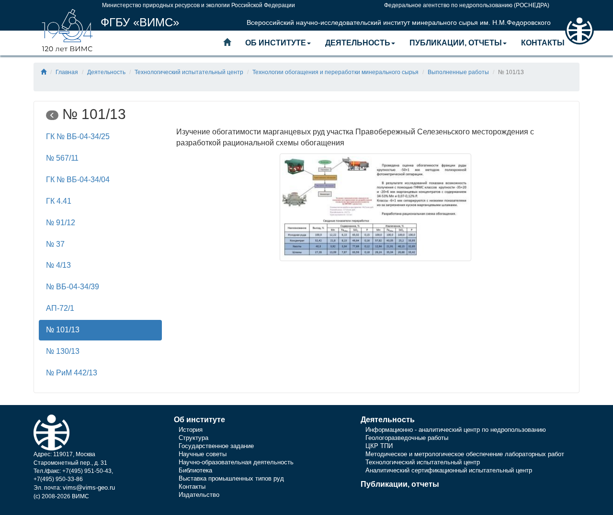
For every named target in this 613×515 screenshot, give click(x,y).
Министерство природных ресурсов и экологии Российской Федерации (198, 5)
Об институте (275, 43)
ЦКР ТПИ (379, 445)
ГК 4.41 (58, 201)
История (191, 429)
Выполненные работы (458, 72)
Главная (67, 72)
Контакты (543, 43)
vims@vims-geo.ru (89, 487)
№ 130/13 (62, 351)
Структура (193, 437)
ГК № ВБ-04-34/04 (78, 179)
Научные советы (203, 454)
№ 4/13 (58, 265)
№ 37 (55, 244)
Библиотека (195, 470)
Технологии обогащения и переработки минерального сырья (335, 72)
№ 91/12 (60, 223)
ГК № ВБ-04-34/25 (78, 136)
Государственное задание (216, 445)
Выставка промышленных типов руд (231, 478)
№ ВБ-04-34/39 (72, 287)
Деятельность (357, 43)
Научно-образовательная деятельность (236, 462)
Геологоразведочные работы (406, 437)
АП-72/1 (60, 308)
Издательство (199, 494)
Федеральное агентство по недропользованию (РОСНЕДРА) (466, 5)
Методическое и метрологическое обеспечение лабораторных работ (464, 454)
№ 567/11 (62, 158)
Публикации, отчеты (455, 43)
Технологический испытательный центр (189, 72)
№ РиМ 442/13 (71, 373)
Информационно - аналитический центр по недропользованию (455, 429)
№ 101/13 (62, 330)
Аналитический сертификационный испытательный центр (448, 470)
